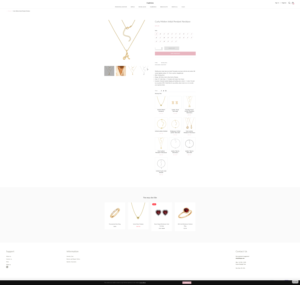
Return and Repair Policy (73, 259)
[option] (115, 217)
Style (156, 30)
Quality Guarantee (71, 261)
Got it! (187, 282)
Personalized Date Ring (115, 224)
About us (8, 256)
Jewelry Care (70, 256)
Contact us (9, 259)
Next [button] (148, 69)
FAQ (7, 261)
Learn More (143, 282)
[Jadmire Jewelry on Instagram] (7, 267)
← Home (8, 11)
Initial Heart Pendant (138, 224)
